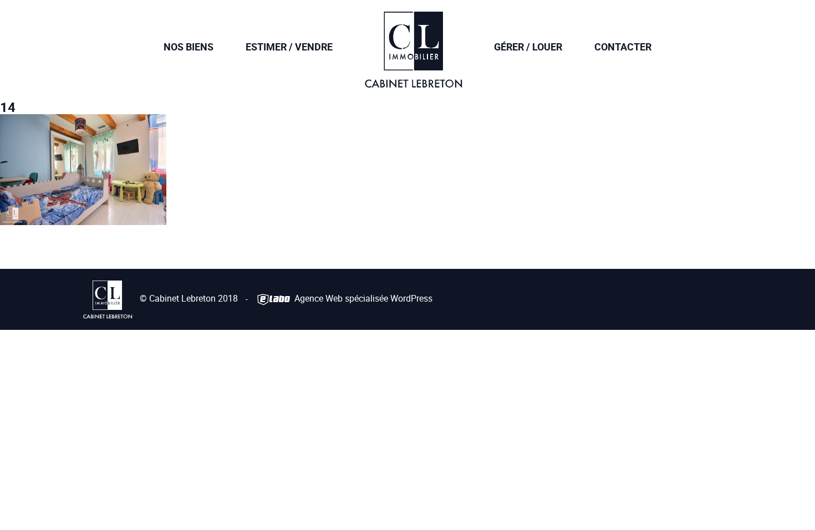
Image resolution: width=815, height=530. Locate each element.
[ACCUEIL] (413, 79)
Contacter (622, 46)
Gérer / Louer (528, 46)
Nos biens (188, 46)
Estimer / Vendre (289, 46)
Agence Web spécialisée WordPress (362, 298)
